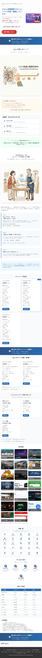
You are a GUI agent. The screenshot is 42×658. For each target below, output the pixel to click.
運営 (25, 653)
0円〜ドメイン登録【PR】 (26, 651)
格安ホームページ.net (8, 651)
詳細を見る (5, 415)
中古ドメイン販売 (34, 651)
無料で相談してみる (9, 31)
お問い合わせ (5, 383)
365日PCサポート (20, 653)
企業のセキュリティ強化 (17, 651)
